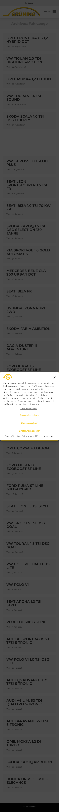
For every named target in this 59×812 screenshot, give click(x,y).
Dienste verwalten (28, 408)
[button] (54, 377)
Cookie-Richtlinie (12, 436)
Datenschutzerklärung (32, 436)
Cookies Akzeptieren (29, 415)
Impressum (49, 436)
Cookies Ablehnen (29, 423)
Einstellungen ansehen (29, 431)
